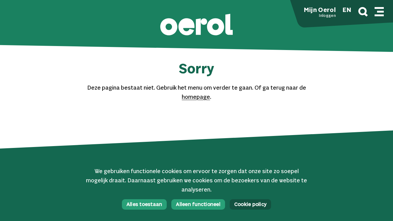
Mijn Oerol (320, 10)
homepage (196, 97)
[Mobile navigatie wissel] (379, 10)
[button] (196, 25)
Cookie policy (250, 204)
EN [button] (347, 10)
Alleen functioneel (198, 204)
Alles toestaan (144, 204)
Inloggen (327, 16)
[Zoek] (363, 12)
